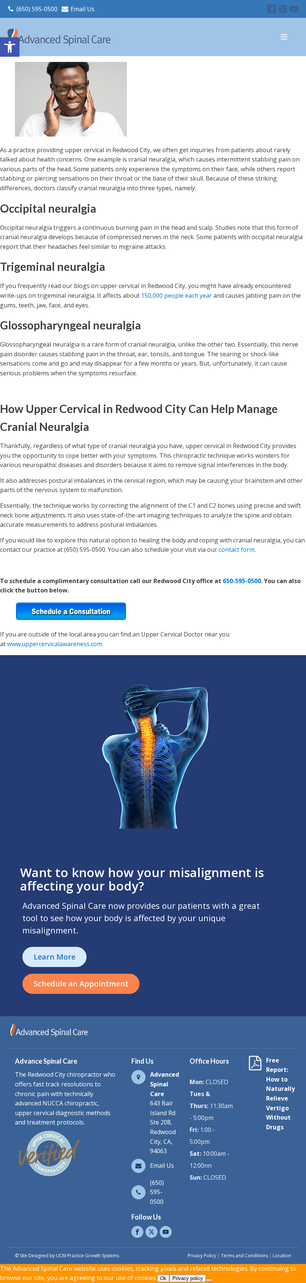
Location (282, 1255)
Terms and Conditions (244, 1255)
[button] (9, 47)
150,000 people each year (176, 295)
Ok (163, 1278)
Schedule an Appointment (81, 984)
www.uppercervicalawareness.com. (55, 644)
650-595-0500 (242, 581)
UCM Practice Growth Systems (87, 1255)
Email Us (82, 9)
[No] (209, 1280)
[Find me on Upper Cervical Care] (48, 1176)
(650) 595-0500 (36, 9)
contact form (237, 549)
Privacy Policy (202, 1255)
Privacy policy (187, 1278)
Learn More (54, 957)
